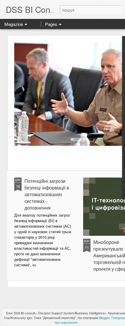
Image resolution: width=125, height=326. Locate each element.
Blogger (104, 317)
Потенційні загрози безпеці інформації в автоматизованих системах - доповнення (46, 194)
